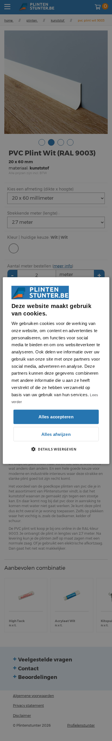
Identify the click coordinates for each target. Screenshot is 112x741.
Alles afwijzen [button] (56, 434)
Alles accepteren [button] (56, 416)
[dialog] (56, 370)
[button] (56, 449)
